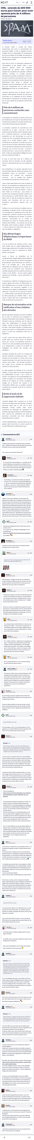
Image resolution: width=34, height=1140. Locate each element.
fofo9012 (8, 895)
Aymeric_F (8, 1006)
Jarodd (8, 457)
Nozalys (8, 574)
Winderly (8, 992)
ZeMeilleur (8, 1039)
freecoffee (10, 475)
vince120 (8, 438)
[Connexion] (27, 2)
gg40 (8, 521)
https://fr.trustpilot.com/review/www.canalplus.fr (17, 533)
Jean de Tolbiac (11, 668)
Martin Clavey (7, 40)
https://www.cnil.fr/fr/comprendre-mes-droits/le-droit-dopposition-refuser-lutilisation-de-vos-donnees (17, 794)
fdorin (8, 552)
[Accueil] (4, 2)
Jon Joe (8, 690)
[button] (31, 2)
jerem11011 (8, 493)
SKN (8, 619)
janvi (7, 841)
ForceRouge (9, 540)
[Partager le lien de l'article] (4, 1137)
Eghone (8, 1090)
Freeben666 (9, 1124)
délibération (5, 88)
